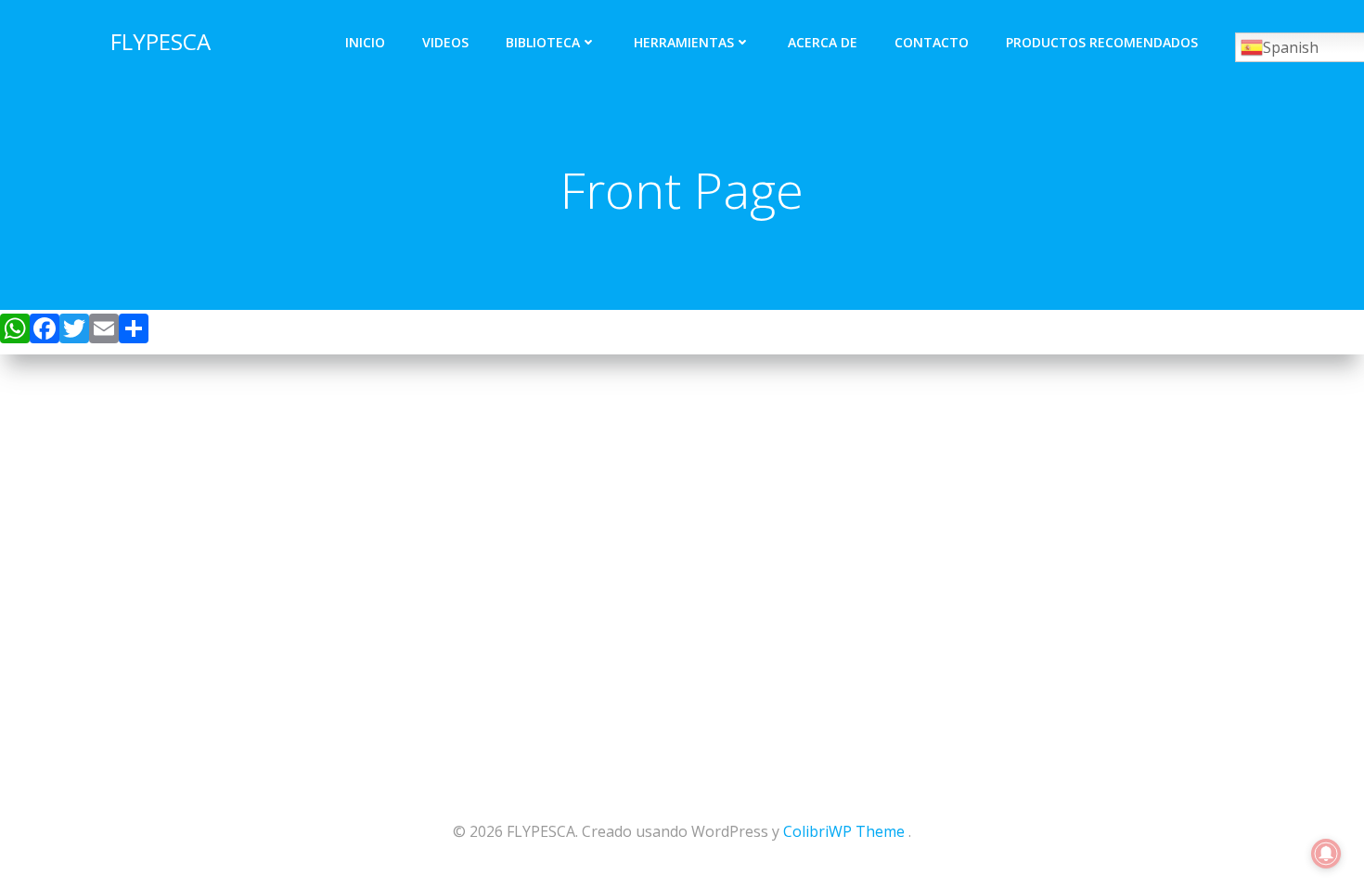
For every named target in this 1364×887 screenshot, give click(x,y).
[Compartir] (133, 332)
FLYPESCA (160, 41)
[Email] (104, 332)
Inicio (365, 42)
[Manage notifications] (1326, 853)
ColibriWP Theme (844, 831)
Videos (445, 42)
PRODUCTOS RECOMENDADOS (1102, 42)
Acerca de (822, 42)
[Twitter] (74, 332)
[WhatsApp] (15, 332)
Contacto (931, 42)
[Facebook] (44, 332)
